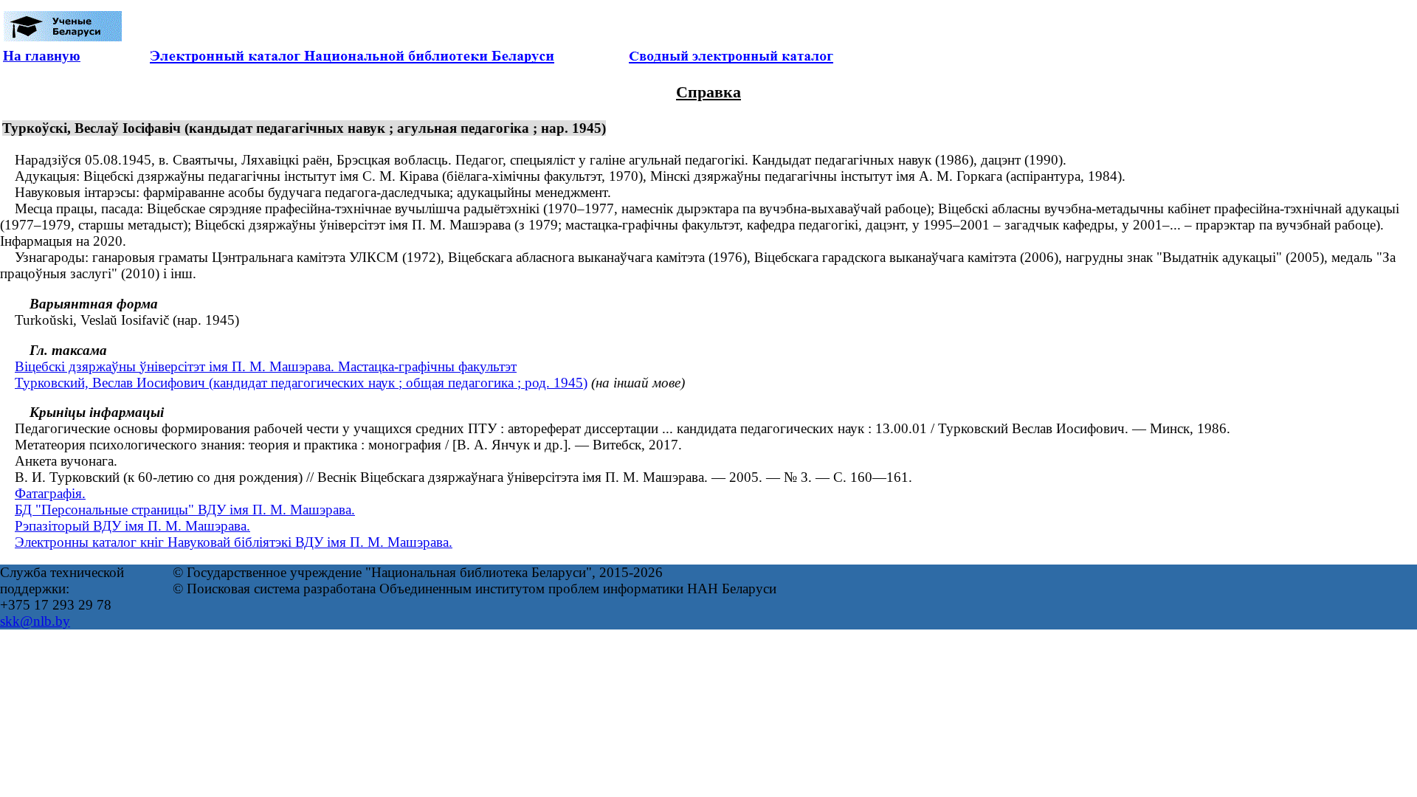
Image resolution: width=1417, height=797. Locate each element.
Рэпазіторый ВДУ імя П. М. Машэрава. (132, 526)
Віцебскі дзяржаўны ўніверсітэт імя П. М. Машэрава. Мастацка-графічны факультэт (266, 366)
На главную (41, 55)
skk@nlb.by (35, 621)
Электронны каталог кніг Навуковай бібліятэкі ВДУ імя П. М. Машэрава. (233, 542)
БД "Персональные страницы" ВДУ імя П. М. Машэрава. (185, 509)
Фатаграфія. (50, 493)
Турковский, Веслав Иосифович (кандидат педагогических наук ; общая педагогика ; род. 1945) (301, 382)
